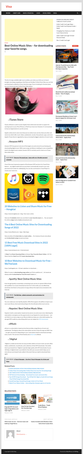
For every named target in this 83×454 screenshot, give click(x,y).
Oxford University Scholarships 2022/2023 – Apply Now (65, 136)
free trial (32, 334)
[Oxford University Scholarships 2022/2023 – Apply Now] (67, 128)
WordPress (69, 451)
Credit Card (16, 13)
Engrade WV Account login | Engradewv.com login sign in (11, 408)
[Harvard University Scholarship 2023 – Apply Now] (67, 149)
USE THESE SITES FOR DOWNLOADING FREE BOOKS (25, 372)
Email (55, 13)
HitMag (76, 451)
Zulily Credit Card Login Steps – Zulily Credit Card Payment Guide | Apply (66, 26)
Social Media (47, 13)
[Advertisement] (29, 30)
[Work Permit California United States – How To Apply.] (67, 82)
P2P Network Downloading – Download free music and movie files (28, 375)
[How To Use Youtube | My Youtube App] (28, 399)
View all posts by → (21, 434)
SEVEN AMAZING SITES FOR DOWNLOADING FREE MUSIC (26, 368)
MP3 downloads (43, 319)
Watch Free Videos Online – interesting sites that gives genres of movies (30, 383)
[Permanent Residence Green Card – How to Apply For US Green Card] (67, 106)
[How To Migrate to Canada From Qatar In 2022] (67, 171)
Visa (9, 7)
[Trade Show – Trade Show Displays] (45, 399)
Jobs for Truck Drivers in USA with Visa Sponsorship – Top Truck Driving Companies (66, 67)
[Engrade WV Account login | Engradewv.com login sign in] (12, 400)
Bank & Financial (28, 13)
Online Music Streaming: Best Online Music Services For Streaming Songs (30, 370)
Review (8, 13)
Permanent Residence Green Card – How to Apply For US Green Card (67, 117)
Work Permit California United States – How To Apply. (65, 93)
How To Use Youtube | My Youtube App (28, 407)
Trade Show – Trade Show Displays (44, 406)
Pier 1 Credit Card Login (63, 40)
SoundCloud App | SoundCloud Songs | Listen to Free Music (26, 381)
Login (38, 13)
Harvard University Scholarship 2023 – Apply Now (65, 159)
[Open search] (77, 13)
